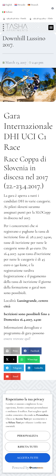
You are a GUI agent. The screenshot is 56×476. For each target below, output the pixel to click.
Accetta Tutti (27, 457)
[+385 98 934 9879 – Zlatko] (30, 19)
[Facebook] (52, 8)
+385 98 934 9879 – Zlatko (43, 18)
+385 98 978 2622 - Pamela (16, 18)
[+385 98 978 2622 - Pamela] (4, 19)
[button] (51, 27)
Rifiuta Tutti (27, 446)
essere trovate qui (16, 338)
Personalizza (27, 435)
